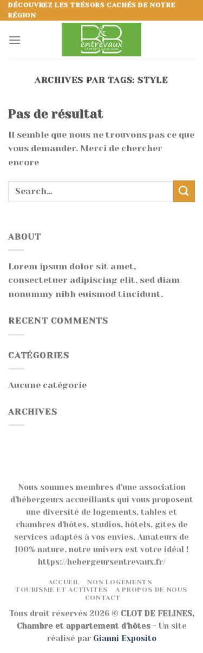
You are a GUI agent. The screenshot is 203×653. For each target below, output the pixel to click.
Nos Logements (119, 582)
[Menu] (14, 40)
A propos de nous (151, 589)
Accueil (64, 582)
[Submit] (184, 191)
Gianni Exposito (124, 638)
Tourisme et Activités (61, 589)
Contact (103, 598)
